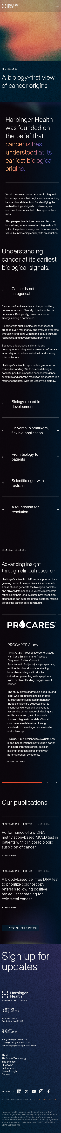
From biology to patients (25, 456)
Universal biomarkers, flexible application (30, 430)
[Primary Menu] (57, 6)
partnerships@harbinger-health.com (19, 1046)
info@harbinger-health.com (15, 1039)
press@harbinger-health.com (16, 1042)
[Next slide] (56, 782)
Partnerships (8, 1068)
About (5, 1055)
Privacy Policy (47, 1099)
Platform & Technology (14, 1058)
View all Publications (23, 928)
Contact (6, 1074)
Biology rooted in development (26, 404)
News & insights (10, 1071)
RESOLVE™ (7, 1065)
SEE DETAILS (17, 762)
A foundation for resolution (25, 509)
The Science (9, 1061)
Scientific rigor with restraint (28, 483)
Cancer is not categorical (23, 291)
